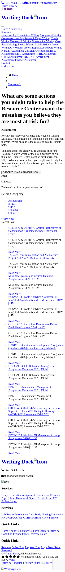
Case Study (35, 514)
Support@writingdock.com (42, 2)
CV (55, 498)
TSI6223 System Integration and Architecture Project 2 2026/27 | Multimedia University (33, 256)
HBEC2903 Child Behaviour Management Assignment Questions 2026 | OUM (31, 368)
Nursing (46, 514)
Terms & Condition (12, 562)
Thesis (12, 498)
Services (6, 32)
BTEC (12, 203)
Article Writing (43, 44)
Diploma (13, 209)
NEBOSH (38, 517)
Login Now (47, 547)
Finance (53, 517)
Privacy (13, 5)
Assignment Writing (51, 35)
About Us (14, 530)
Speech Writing (25, 44)
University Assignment (37, 50)
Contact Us (26, 530)
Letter (49, 498)
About (12, 29)
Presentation (22, 514)
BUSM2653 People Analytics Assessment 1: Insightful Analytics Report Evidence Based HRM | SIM (35, 300)
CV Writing (16, 47)
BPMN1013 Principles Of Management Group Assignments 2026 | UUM (34, 437)
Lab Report (8, 514)
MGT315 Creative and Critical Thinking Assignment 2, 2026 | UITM (30, 277)
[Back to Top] (2, 565)
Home (4, 29)
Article (42, 498)
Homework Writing (21, 41)
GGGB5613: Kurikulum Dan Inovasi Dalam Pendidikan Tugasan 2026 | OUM (32, 326)
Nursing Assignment (12, 50)
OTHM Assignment (12, 56)
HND (4, 517)
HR (46, 517)
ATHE (19, 517)
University (57, 514)
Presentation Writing (43, 41)
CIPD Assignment (25, 53)
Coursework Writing (12, 38)
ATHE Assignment (46, 53)
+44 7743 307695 (14, 2)
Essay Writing (9, 35)
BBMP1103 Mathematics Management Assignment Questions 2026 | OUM (29, 389)
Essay (4, 495)
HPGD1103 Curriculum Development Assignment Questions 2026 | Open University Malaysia (36, 347)
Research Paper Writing (37, 38)
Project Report (32, 47)
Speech (33, 498)
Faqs (18, 29)
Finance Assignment (26, 59)
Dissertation (15, 495)
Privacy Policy (21, 533)
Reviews (6, 547)
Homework (14, 84)
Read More (14, 251)
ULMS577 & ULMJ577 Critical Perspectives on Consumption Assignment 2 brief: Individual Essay (35, 230)
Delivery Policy (38, 533)
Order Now (7, 66)
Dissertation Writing (28, 35)
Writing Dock (11, 553)
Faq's (36, 530)
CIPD (11, 206)
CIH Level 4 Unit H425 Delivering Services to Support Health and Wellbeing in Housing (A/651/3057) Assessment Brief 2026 (34, 411)
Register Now (32, 547)
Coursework (43, 495)
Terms (4, 5)
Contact (5, 63)
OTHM (27, 517)
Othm (11, 213)
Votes (12, 559)
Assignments (15, 200)
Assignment (29, 495)
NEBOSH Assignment (37, 56)
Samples (44, 530)
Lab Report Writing (51, 47)
